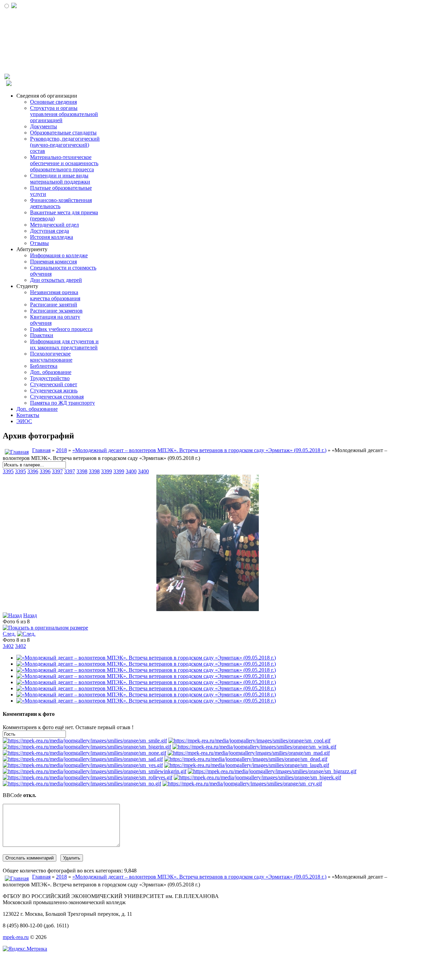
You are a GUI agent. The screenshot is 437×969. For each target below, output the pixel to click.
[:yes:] (83, 765)
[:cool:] (249, 740)
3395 (8, 471)
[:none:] (84, 753)
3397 (57, 471)
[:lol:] (246, 765)
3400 (131, 471)
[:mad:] (249, 753)
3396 (32, 471)
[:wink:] (254, 747)
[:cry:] (242, 783)
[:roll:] (87, 777)
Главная (41, 450)
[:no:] (82, 783)
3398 (81, 471)
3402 (8, 646)
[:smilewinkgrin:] (94, 771)
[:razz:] (272, 771)
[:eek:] (257, 777)
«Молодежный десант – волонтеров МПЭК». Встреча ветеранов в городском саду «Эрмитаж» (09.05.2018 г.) (199, 450)
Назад (30, 615)
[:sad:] (83, 759)
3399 (106, 471)
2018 (61, 450)
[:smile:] (85, 740)
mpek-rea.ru (16, 937)
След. (9, 634)
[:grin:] (87, 747)
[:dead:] (245, 759)
